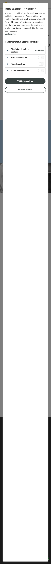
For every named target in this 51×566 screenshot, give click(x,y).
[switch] (41, 57)
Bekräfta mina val (25, 90)
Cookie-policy (10, 34)
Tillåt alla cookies (25, 81)
